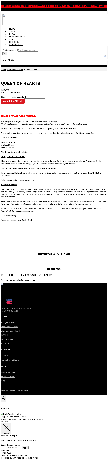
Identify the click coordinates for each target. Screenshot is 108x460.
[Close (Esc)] (99, 3)
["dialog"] (54, 439)
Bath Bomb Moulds (15, 69)
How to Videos (17, 36)
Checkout (15, 42)
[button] (54, 415)
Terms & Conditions (10, 360)
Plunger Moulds (8, 322)
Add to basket (13, 101)
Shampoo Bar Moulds (11, 330)
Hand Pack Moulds (9, 326)
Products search (9, 50)
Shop (12, 31)
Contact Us (16, 44)
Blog (12, 34)
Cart (12, 39)
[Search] (4, 53)
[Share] (93, 3)
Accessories (6, 343)
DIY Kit (4, 335)
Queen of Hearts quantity (12, 97)
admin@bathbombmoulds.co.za (16, 308)
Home (12, 29)
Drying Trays (7, 339)
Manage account (8, 372)
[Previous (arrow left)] (4, 230)
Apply (25, 448)
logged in (17, 279)
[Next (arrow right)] (103, 230)
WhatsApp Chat (19, 408)
